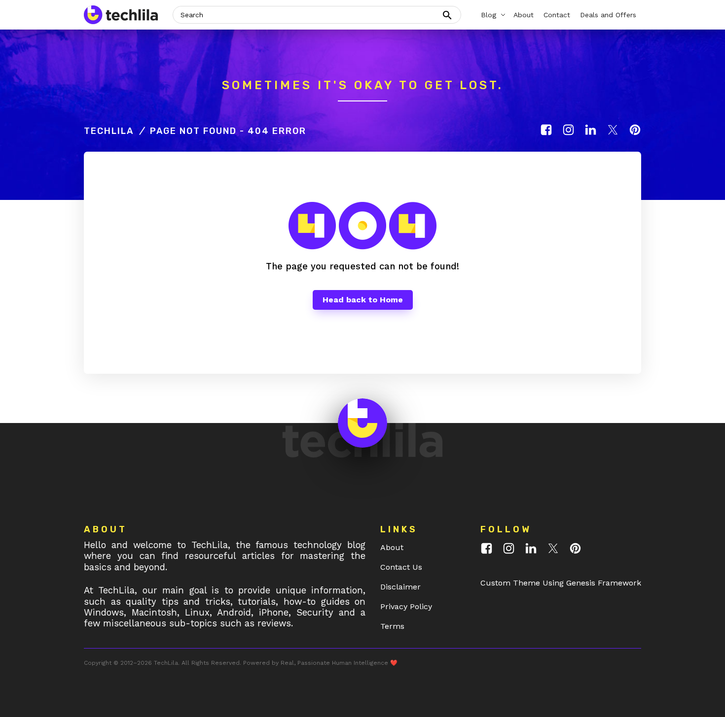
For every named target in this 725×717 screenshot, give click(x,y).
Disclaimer (400, 586)
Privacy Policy (406, 606)
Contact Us (401, 567)
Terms (392, 626)
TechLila (109, 131)
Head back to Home (363, 299)
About (391, 547)
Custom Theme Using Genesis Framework (560, 582)
